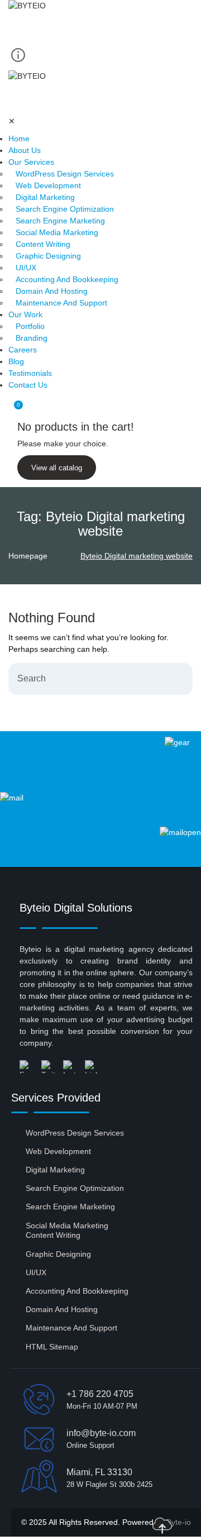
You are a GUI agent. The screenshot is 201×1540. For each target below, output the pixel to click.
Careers (22, 349)
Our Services (31, 162)
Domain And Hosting (52, 291)
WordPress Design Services (65, 173)
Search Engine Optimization (65, 208)
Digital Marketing (45, 197)
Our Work (25, 314)
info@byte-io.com (101, 1433)
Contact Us (27, 384)
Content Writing (43, 244)
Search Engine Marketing (60, 220)
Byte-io (178, 1522)
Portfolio (30, 326)
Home (19, 138)
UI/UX (26, 267)
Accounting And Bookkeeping (67, 279)
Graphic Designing (48, 255)
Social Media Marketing (57, 232)
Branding (31, 337)
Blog (16, 361)
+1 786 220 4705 (99, 1394)
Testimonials (30, 373)
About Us (24, 150)
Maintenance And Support (61, 302)
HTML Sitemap (52, 1346)
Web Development (48, 185)
